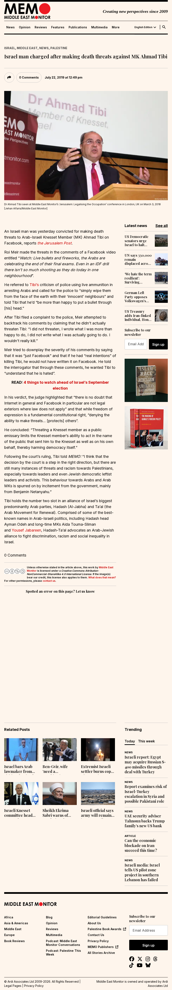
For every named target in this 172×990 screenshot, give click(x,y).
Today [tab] (130, 741)
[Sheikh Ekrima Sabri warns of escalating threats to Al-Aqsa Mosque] (60, 793)
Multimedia (99, 27)
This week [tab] (146, 741)
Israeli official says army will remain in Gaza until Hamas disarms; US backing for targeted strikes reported (98, 813)
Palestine (58, 48)
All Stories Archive (101, 953)
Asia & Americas (16, 923)
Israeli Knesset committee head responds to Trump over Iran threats (21, 813)
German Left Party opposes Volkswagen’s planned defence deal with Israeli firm (137, 297)
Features (57, 27)
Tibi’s (34, 284)
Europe (9, 935)
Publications (78, 27)
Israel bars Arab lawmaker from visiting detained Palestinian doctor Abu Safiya (20, 769)
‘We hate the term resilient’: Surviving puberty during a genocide (138, 278)
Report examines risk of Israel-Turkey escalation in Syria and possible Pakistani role (146, 794)
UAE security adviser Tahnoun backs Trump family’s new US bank (145, 821)
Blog (49, 917)
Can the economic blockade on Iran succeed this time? (141, 845)
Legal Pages (12, 985)
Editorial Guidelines (102, 917)
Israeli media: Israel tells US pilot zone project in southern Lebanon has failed (142, 872)
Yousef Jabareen (26, 530)
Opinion (24, 27)
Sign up (158, 344)
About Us (94, 923)
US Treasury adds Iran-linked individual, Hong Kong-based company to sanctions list (138, 315)
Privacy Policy (98, 941)
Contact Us (96, 935)
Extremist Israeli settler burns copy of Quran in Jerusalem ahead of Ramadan (97, 769)
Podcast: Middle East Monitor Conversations (63, 943)
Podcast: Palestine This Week (63, 952)
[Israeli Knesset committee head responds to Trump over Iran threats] (21, 793)
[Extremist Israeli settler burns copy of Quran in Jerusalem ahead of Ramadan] (98, 749)
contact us (49, 580)
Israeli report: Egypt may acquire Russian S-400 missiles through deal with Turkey (145, 764)
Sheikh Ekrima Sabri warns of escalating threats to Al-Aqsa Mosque (59, 813)
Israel (9, 48)
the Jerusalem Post (54, 243)
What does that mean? (102, 577)
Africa (8, 917)
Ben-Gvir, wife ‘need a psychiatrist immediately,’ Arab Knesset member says (59, 769)
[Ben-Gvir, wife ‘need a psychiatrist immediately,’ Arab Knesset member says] (60, 749)
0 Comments (29, 77)
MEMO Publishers (101, 947)
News (10, 27)
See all (161, 225)
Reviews (41, 27)
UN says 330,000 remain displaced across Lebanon (138, 259)
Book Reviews (14, 941)
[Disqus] (60, 652)
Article (130, 836)
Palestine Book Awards (104, 929)
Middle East (27, 48)
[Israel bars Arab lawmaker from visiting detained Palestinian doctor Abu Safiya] (21, 749)
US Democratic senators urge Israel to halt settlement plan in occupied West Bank (138, 241)
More (116, 27)
